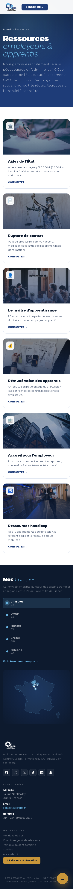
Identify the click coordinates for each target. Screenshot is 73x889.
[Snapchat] (50, 772)
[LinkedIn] (41, 772)
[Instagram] (15, 772)
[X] (24, 772)
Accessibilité (10, 854)
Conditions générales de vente (21, 840)
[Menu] (53, 7)
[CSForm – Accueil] (10, 7)
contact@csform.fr (14, 807)
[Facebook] (6, 772)
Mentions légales (13, 835)
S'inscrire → (35, 7)
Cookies (8, 849)
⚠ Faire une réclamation (21, 860)
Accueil (7, 29)
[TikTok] (32, 772)
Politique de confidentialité (19, 845)
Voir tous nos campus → (20, 661)
